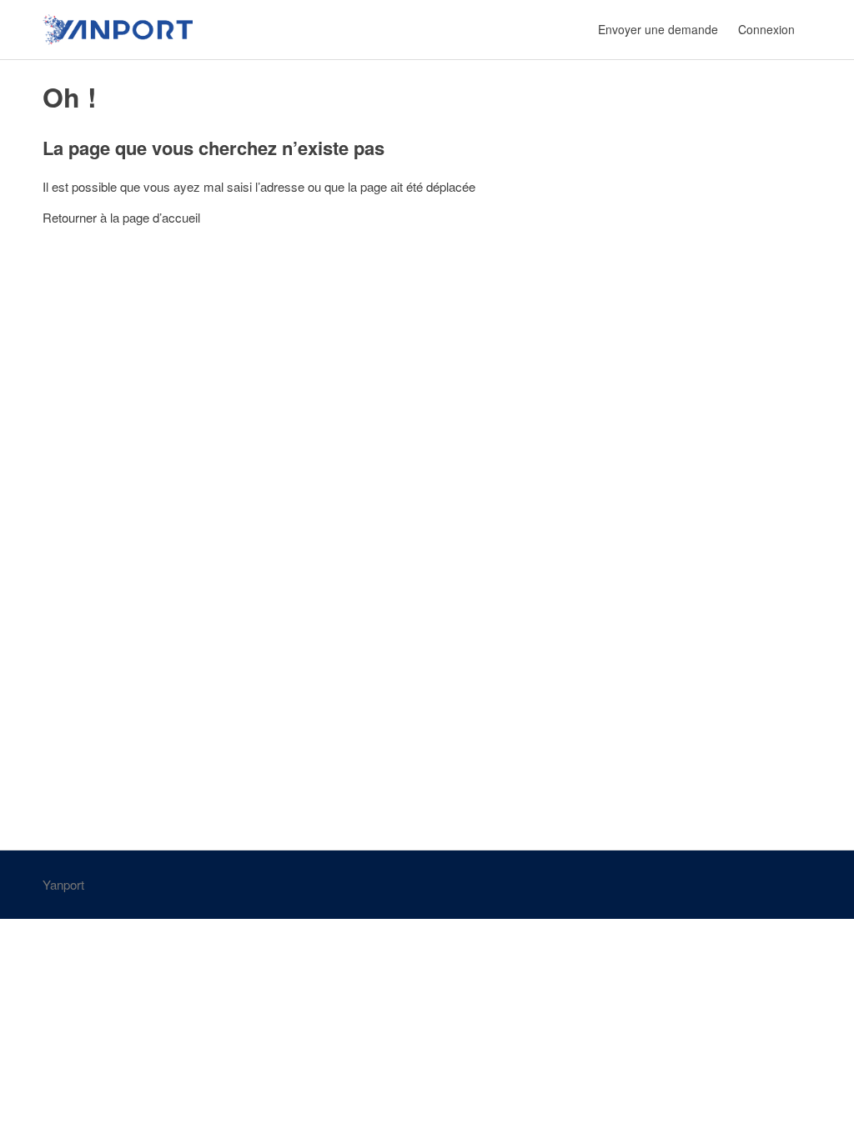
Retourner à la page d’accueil (121, 217)
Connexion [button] (766, 29)
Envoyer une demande (658, 29)
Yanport (63, 884)
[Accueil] (118, 29)
